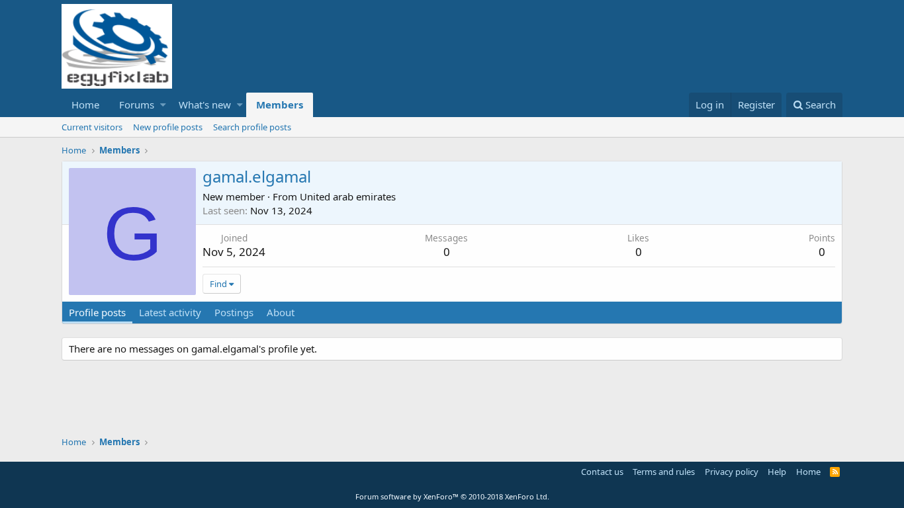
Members (279, 104)
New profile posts (168, 127)
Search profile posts (252, 127)
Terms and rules (664, 472)
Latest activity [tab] (170, 312)
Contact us (602, 472)
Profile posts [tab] (97, 312)
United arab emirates (348, 196)
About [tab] (280, 312)
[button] (163, 105)
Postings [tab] (233, 312)
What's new (205, 104)
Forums (136, 104)
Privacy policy (731, 472)
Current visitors (92, 127)
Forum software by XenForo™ (452, 496)
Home (85, 104)
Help (777, 472)
